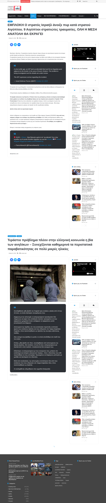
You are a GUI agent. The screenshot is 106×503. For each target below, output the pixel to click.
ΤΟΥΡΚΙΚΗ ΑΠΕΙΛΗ (59, 480)
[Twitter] (15, 44)
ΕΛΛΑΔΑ (57, 467)
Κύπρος (20, 16)
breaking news (12, 486)
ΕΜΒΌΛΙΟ (63, 467)
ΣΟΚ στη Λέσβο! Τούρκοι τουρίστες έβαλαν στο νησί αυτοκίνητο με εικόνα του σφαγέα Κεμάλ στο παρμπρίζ (89, 127)
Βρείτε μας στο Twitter (80, 80)
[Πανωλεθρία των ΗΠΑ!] (48, 474)
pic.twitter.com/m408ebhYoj (34, 141)
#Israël (58, 139)
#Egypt (22, 141)
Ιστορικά (74, 16)
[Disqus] (38, 180)
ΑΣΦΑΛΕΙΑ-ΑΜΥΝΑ (59, 464)
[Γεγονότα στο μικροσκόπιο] (14, 8)
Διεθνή (32, 16)
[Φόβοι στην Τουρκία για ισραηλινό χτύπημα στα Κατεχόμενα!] (41, 474)
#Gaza (23, 137)
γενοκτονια (64, 483)
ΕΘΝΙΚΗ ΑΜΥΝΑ (69, 464)
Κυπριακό (68, 472)
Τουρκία (67, 480)
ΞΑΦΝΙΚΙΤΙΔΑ (58, 477)
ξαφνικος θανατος (58, 485)
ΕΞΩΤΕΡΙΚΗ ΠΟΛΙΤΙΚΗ (60, 469)
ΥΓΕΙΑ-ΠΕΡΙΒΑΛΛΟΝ (64, 16)
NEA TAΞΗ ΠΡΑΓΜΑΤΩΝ (49, 16)
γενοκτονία (57, 483)
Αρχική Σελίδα (12, 16)
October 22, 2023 (42, 81)
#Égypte (16, 141)
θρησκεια (11, 498)
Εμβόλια (69, 469)
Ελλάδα (26, 16)
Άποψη (39, 16)
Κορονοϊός (61, 472)
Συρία (64, 477)
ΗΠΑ (56, 472)
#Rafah (49, 139)
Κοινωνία (81, 16)
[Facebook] (11, 44)
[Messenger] (19, 44)
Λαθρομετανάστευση (65, 475)
